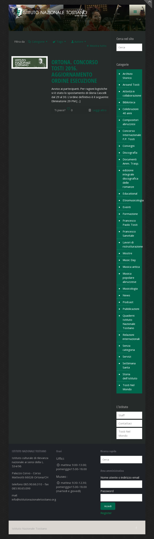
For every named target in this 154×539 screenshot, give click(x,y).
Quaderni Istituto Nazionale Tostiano (129, 322)
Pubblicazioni (131, 309)
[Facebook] (136, 528)
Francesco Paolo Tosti (130, 222)
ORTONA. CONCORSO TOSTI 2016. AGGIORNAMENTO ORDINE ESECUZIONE (74, 71)
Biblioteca (129, 102)
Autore (78, 41)
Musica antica (131, 267)
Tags (60, 41)
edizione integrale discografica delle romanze (130, 178)
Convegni (128, 146)
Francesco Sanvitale (129, 233)
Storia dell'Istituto (130, 376)
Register (106, 513)
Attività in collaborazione (131, 93)
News (126, 295)
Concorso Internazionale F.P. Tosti (131, 135)
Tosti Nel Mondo (128, 387)
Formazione (130, 214)
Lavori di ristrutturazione (131, 244)
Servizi (127, 356)
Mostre (127, 253)
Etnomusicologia (131, 200)
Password (107, 491)
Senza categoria (129, 348)
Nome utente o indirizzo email (119, 477)
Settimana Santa (129, 365)
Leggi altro (99, 110)
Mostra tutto (98, 46)
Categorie (38, 41)
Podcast (128, 302)
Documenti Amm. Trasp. (131, 161)
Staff (122, 415)
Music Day (129, 260)
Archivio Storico (128, 76)
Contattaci (125, 423)
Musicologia (130, 288)
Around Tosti (131, 84)
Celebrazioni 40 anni (130, 111)
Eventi (127, 207)
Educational (130, 193)
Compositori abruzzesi (130, 122)
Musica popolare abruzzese (129, 278)
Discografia (130, 152)
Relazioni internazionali (131, 337)
